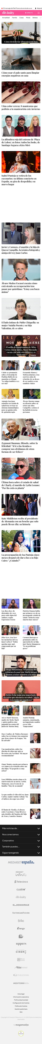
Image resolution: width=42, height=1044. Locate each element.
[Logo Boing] (21, 920)
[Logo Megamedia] (22, 1024)
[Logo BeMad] (21, 936)
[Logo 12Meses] (21, 959)
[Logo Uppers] (21, 944)
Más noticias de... (10, 828)
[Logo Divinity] (21, 897)
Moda (28, 17)
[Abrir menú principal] (39, 13)
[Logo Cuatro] (21, 889)
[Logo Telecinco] (21, 881)
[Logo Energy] (21, 928)
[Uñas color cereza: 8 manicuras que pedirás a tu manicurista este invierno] (21, 92)
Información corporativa (21, 997)
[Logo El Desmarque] (21, 905)
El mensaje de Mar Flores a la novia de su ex (17, 8)
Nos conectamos (10, 834)
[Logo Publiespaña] (21, 975)
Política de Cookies (21, 1006)
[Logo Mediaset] (21, 864)
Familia (14, 17)
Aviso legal (21, 994)
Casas (21, 17)
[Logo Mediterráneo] (21, 983)
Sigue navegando (10, 852)
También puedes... (10, 846)
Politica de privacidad (21, 1000)
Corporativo (8, 840)
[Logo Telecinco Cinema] (21, 952)
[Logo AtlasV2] (21, 967)
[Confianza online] (21, 1036)
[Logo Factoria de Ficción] (21, 913)
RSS (21, 1012)
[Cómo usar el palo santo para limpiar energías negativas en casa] (21, 59)
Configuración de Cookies (21, 1003)
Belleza (35, 17)
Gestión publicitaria (21, 1009)
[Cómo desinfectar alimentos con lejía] (21, 33)
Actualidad (6, 17)
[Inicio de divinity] (8, 13)
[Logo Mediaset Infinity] (21, 874)
